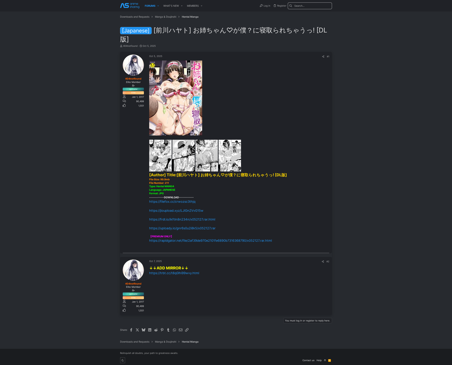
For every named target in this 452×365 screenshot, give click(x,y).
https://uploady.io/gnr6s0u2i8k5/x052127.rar (182, 228)
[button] (158, 6)
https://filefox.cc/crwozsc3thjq (172, 201)
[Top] (325, 360)
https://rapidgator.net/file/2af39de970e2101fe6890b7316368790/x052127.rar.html (210, 240)
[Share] (323, 56)
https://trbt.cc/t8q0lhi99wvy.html (174, 273)
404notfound (130, 45)
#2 (327, 261)
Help (319, 360)
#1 (328, 56)
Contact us (308, 360)
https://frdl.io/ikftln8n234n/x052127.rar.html (182, 219)
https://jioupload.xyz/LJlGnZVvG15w (176, 210)
